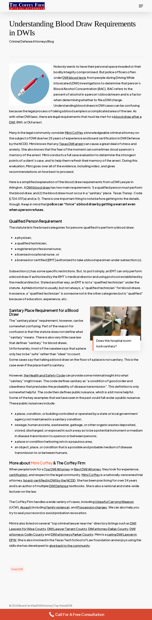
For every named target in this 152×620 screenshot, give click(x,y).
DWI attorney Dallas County (108, 529)
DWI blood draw (38, 187)
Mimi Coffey (74, 132)
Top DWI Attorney (57, 469)
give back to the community (69, 545)
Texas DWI (17, 569)
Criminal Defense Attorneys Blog (31, 41)
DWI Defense (58, 486)
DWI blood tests (74, 77)
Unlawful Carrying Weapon (114, 502)
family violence (57, 507)
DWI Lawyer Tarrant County (67, 529)
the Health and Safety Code (44, 375)
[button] (141, 6)
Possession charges (92, 507)
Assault (25, 507)
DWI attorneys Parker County (72, 534)
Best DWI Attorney (87, 469)
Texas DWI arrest (71, 144)
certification (18, 475)
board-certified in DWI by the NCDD (49, 480)
